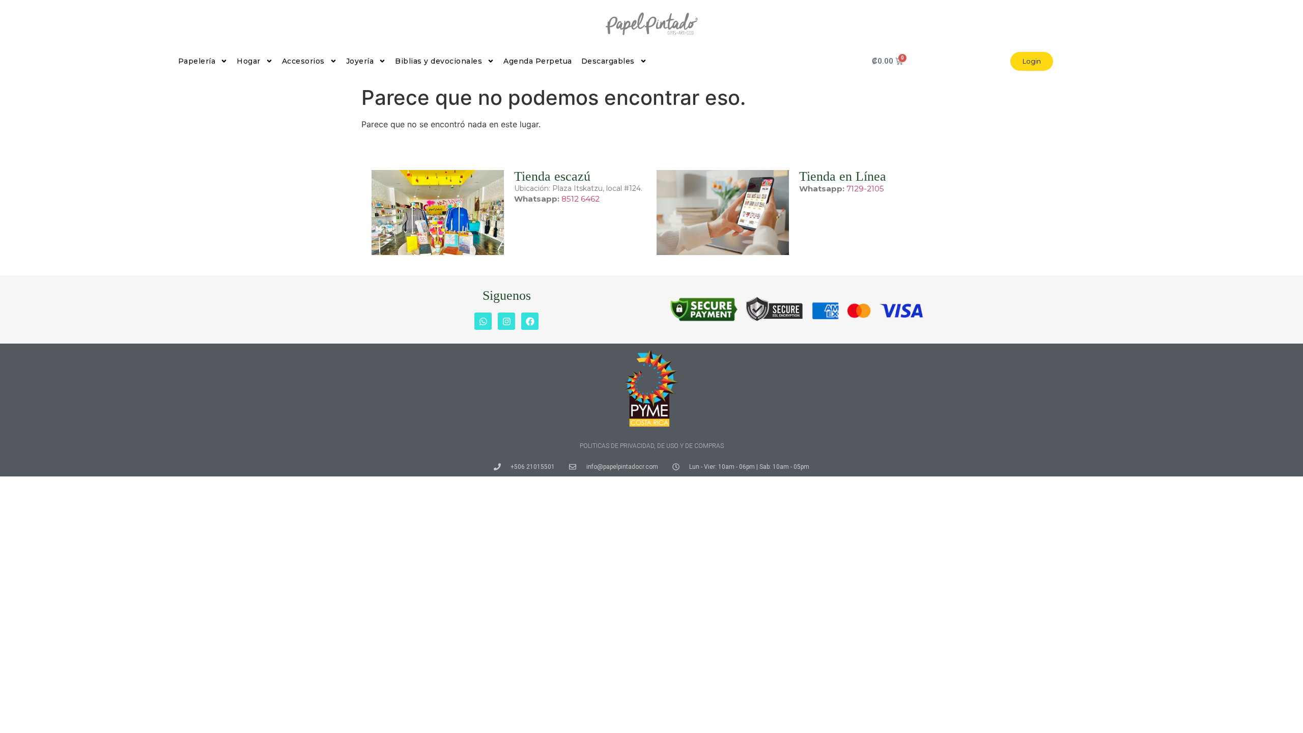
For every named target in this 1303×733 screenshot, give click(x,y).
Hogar (249, 61)
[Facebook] (530, 321)
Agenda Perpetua (537, 61)
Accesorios (303, 61)
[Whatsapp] (483, 321)
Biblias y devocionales (438, 61)
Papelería (197, 61)
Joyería (360, 61)
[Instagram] (506, 321)
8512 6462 (580, 199)
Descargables (608, 61)
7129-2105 (865, 188)
